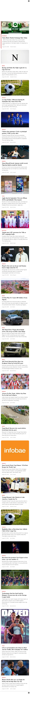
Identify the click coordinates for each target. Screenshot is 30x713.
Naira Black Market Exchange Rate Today (14, 38)
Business (4, 35)
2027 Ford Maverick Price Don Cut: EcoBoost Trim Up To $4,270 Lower (12, 362)
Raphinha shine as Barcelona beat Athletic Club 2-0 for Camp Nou (14, 530)
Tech (3, 196)
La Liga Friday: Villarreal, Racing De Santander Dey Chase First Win (13, 100)
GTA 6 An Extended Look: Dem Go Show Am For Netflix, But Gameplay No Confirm (15, 648)
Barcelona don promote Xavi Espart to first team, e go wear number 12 (15, 558)
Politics (4, 230)
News (3, 65)
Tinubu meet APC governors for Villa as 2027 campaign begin (14, 233)
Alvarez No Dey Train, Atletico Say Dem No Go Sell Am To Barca (14, 394)
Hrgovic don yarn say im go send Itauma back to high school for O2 (14, 267)
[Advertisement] (15, 10)
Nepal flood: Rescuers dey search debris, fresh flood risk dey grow (14, 429)
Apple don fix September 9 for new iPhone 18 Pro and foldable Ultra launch (14, 199)
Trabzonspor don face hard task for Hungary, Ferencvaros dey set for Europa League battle (14, 595)
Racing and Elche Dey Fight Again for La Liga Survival (14, 68)
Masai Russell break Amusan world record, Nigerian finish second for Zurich (15, 164)
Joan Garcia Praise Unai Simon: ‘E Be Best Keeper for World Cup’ (15, 466)
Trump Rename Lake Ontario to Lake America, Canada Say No (13, 498)
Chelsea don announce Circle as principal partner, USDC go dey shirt (14, 132)
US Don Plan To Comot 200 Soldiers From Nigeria (14, 298)
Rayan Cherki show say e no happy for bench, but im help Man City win (13, 680)
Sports (4, 97)
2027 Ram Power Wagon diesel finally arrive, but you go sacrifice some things (13, 330)
